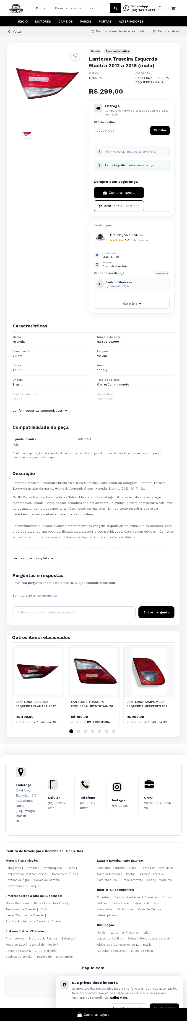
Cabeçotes (13, 868)
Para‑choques (107, 880)
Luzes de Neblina (109, 938)
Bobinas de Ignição (18, 956)
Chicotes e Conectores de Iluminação (124, 944)
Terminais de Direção (20, 909)
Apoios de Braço (147, 903)
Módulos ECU (15, 944)
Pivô (44, 909)
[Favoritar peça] (75, 55)
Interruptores (107, 915)
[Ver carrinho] (173, 8)
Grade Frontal (131, 880)
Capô (133, 868)
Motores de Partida (43, 938)
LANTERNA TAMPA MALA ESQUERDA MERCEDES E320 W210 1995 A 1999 (148, 704)
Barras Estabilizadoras (50, 903)
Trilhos (167, 897)
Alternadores (131, 21)
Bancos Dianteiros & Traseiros (135, 897)
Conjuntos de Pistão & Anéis (25, 874)
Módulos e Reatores (111, 950)
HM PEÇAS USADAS (126, 235)
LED (146, 932)
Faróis (85, 21)
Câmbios (65, 21)
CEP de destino (105, 122)
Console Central (150, 909)
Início (23, 21)
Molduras (165, 880)
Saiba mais (118, 997)
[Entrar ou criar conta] (162, 8)
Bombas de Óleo (64, 874)
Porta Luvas (121, 903)
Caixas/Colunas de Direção (24, 915)
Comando (32, 868)
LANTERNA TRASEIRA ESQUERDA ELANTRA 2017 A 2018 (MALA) (37, 704)
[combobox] (80, 8)
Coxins (56, 921)
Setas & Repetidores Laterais (149, 938)
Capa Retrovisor (108, 874)
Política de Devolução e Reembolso (34, 851)
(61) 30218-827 (143, 10)
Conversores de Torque (22, 886)
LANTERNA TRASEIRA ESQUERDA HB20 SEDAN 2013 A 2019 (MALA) (93, 704)
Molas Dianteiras (17, 903)
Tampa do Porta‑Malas (157, 868)
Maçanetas (105, 909)
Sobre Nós (74, 851)
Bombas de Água (17, 880)
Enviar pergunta (156, 612)
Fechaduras (125, 909)
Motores (43, 21)
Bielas (70, 868)
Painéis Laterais (151, 874)
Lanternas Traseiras (124, 932)
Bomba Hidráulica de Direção (26, 921)
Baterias (67, 938)
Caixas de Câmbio (47, 880)
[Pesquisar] (115, 8)
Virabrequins (53, 868)
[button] (71, 731)
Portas (105, 21)
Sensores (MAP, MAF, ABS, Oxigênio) (31, 950)
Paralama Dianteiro (111, 868)
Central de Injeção (42, 944)
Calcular (160, 130)
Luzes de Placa (142, 950)
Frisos (150, 880)
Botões (102, 903)
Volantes (103, 897)
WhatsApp (139, 6)
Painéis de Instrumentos (55, 956)
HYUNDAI (96, 78)
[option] (47, 83)
